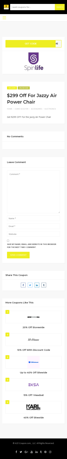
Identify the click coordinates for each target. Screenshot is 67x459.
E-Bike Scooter (21, 109)
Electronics (50, 109)
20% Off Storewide (33, 327)
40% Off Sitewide (34, 417)
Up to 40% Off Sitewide (33, 372)
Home (9, 109)
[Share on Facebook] (23, 285)
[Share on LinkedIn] (37, 285)
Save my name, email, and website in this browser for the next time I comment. (31, 245)
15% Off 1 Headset (33, 395)
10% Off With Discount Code (33, 350)
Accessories (36, 109)
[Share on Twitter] (30, 285)
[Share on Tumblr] (43, 285)
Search (59, 7)
